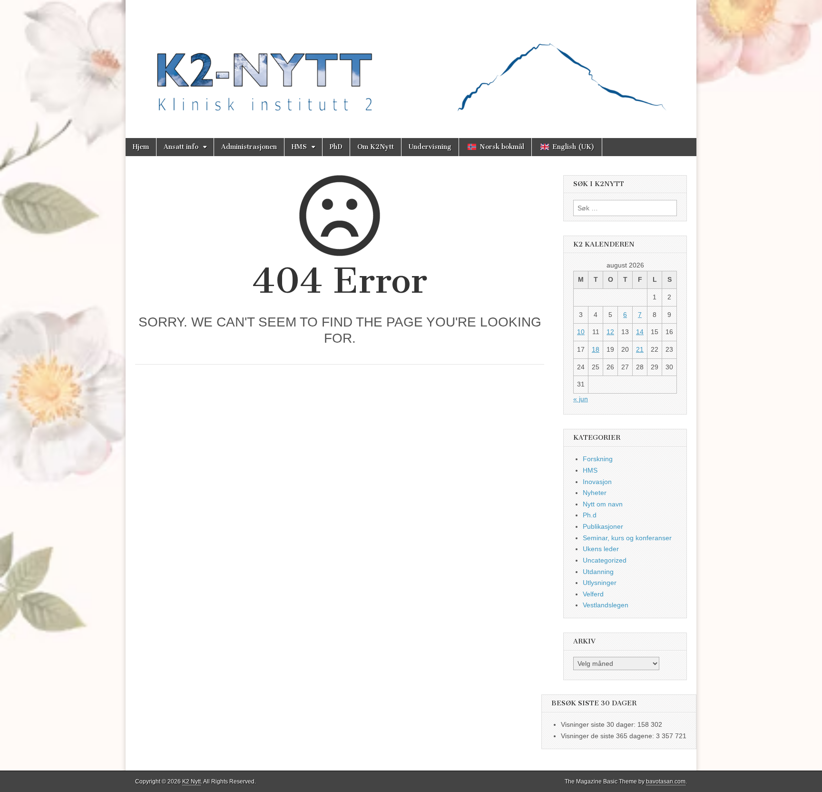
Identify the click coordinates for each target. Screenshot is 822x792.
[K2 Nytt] (411, 62)
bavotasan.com (665, 781)
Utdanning (598, 571)
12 (610, 332)
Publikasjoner (603, 526)
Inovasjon (597, 481)
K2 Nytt (191, 781)
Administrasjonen (249, 147)
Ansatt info (181, 147)
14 (640, 332)
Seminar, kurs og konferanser (627, 538)
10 (581, 332)
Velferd (593, 594)
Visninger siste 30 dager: (599, 724)
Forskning (598, 459)
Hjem (141, 147)
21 (640, 349)
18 (595, 349)
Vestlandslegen (605, 605)
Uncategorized (604, 560)
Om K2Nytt (375, 147)
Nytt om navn (603, 504)
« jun (580, 399)
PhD (336, 147)
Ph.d (590, 515)
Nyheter (595, 492)
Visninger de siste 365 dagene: (608, 736)
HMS (299, 147)
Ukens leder (601, 549)
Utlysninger (599, 582)
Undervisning (430, 147)
